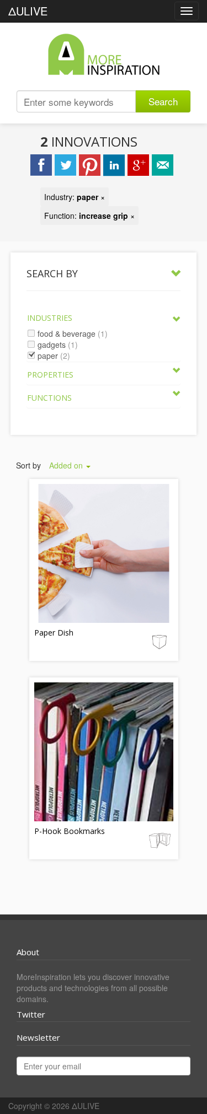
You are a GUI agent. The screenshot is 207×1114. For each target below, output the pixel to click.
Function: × (89, 215)
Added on (67, 465)
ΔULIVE (27, 11)
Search (163, 101)
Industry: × (74, 196)
